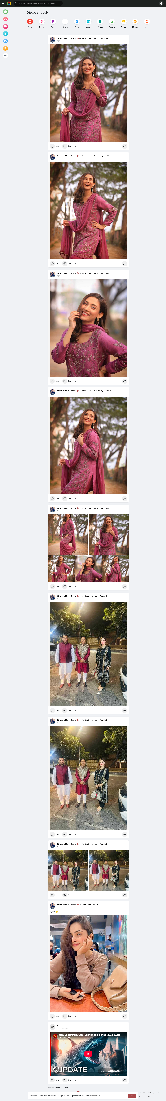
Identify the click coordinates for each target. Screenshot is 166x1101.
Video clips (62, 1026)
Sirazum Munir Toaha (66, 38)
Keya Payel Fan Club (90, 905)
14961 (139, 1093)
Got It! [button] (132, 1096)
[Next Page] (154, 1093)
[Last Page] (159, 1093)
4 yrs (59, 41)
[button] (38, 3)
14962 (144, 1093)
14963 (149, 1093)
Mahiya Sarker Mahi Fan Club (94, 596)
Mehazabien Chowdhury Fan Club (96, 38)
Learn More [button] (95, 1096)
